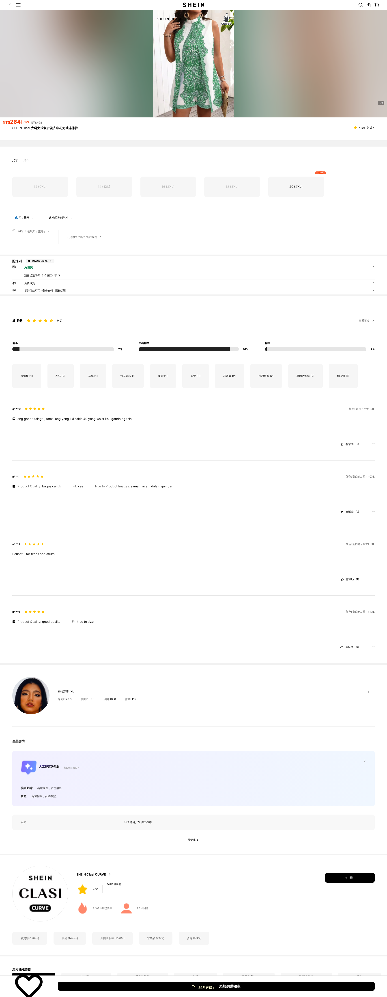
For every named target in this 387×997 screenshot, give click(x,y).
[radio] (40, 187)
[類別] (18, 5)
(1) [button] (357, 579)
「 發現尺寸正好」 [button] (32, 231)
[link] (361, 5)
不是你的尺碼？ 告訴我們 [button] (82, 237)
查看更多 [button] (364, 320)
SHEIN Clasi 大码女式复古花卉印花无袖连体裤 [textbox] (45, 128)
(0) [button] (357, 647)
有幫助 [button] (350, 444)
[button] (10, 5)
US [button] (24, 160)
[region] (193, 330)
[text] (193, 419)
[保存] (28, 986)
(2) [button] (357, 444)
